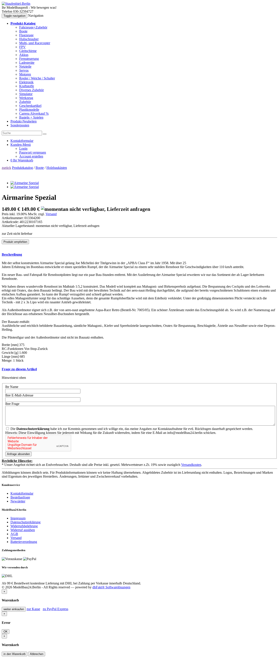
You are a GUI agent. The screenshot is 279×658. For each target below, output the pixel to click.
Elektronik (26, 82)
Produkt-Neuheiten (23, 121)
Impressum (18, 518)
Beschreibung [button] (12, 254)
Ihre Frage (12, 404)
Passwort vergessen (32, 152)
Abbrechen (36, 654)
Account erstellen (31, 156)
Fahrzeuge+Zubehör (33, 27)
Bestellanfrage (20, 497)
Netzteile (25, 66)
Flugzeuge (26, 35)
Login (23, 148)
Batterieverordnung (23, 542)
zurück (6, 168)
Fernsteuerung (29, 58)
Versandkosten (191, 465)
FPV (22, 47)
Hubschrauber (29, 39)
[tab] (139, 255)
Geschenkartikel (30, 105)
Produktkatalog (22, 168)
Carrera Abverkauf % (34, 113)
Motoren (25, 74)
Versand (51, 214)
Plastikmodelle (29, 109)
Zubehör (25, 102)
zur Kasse (33, 609)
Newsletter (17, 501)
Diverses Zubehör (31, 90)
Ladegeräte (26, 62)
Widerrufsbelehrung (24, 526)
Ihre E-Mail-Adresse (19, 395)
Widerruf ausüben (22, 530)
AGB (14, 534)
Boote (23, 31)
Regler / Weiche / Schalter (37, 78)
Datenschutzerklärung (25, 522)
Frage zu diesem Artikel (19, 369)
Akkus (23, 55)
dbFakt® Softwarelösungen (111, 587)
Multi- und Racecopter (34, 43)
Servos (24, 70)
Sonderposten (19, 125)
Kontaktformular (21, 493)
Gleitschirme (28, 51)
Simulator (25, 94)
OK (5, 631)
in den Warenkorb (14, 654)
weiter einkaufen (13, 609)
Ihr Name (11, 387)
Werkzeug (26, 98)
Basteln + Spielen (31, 117)
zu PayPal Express (55, 609)
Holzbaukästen (56, 168)
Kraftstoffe (26, 86)
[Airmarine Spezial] (24, 183)
